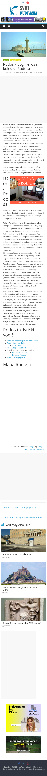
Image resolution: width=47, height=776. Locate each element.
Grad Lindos (17, 345)
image (31, 446)
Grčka (6, 60)
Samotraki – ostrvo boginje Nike (18, 507)
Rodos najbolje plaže (16, 357)
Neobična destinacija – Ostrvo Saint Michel (20, 588)
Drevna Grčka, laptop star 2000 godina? (22, 623)
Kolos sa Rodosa (19, 355)
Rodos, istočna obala (16, 343)
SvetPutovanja (20, 72)
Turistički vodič (15, 60)
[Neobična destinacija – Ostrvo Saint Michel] (23, 563)
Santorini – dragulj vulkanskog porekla (25, 517)
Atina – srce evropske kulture (17, 554)
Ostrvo (35, 72)
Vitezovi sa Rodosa (20, 352)
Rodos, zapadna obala (16, 348)
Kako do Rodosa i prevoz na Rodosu (22, 340)
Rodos (40, 72)
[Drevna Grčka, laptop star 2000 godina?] (23, 599)
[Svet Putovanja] (4, 26)
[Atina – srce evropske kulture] (23, 530)
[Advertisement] (23, 99)
